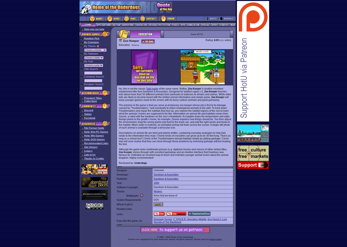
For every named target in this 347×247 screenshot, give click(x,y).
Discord (88, 110)
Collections (90, 101)
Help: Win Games (94, 135)
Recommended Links (96, 143)
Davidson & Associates (166, 174)
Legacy (88, 151)
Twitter (88, 114)
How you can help (94, 29)
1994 (156, 183)
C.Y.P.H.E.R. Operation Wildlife (189, 219)
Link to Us (90, 154)
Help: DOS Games (94, 139)
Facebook (89, 118)
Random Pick (91, 38)
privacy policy (215, 239)
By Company (91, 42)
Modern (158, 191)
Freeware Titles (93, 98)
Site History (91, 147)
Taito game (152, 88)
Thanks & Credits (94, 158)
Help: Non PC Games (96, 132)
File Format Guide (94, 128)
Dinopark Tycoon (163, 219)
